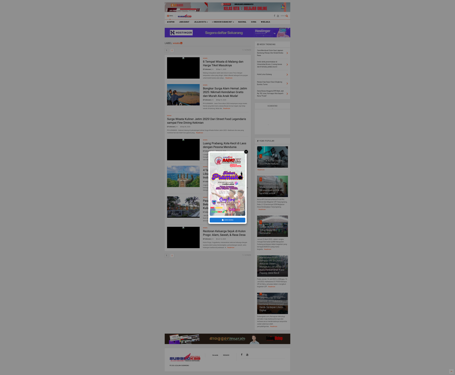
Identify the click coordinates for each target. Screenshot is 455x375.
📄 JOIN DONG (227, 220)
